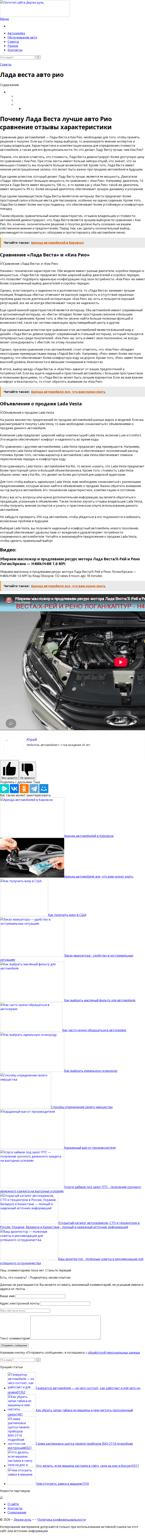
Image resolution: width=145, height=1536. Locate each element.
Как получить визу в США (67, 915)
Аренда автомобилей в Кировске (89, 836)
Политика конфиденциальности (61, 1519)
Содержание (17, 1512)
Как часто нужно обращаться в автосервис (94, 1030)
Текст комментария (15, 1338)
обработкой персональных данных (114, 1352)
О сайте (13, 1504)
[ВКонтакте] (14, 788)
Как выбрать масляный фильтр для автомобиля (100, 1000)
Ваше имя (7, 1296)
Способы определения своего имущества (82, 1107)
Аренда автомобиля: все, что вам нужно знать (98, 876)
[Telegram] (34, 788)
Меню (4, 19)
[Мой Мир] (43, 788)
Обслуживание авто (22, 37)
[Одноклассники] (24, 788)
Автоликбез (16, 33)
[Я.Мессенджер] (4, 788)
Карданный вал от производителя (90, 1148)
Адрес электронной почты (19, 1303)
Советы (13, 41)
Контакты (15, 50)
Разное (13, 46)
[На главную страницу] (72, 8)
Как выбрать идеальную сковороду (90, 1071)
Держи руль (22, 1519)
